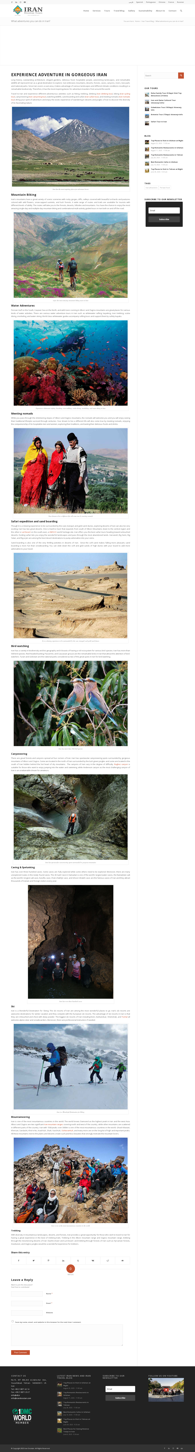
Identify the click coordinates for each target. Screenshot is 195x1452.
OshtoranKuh (67, 1130)
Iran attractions (151, 188)
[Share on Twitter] (33, 1260)
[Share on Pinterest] (48, 1260)
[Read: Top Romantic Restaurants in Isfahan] (147, 149)
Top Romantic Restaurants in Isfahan (167, 148)
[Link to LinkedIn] (16, 2)
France (171, 2)
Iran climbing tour (104, 93)
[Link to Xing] (29, 2)
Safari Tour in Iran (159, 122)
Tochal (124, 1017)
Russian (180, 2)
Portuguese (151, 2)
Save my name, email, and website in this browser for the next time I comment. (48, 1322)
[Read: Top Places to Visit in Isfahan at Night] (147, 142)
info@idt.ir (15, 1395)
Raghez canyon (121, 764)
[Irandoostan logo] (27, 10)
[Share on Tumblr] (78, 1260)
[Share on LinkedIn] (63, 1260)
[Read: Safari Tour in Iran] (147, 123)
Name (49, 1293)
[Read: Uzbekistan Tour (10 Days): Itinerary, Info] (147, 109)
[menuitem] (131, 2)
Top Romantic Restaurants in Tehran (167, 155)
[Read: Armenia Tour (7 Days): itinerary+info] (147, 116)
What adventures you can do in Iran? (30, 21)
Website (49, 1313)
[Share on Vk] (93, 1260)
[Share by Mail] (122, 1260)
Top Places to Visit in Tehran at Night (167, 169)
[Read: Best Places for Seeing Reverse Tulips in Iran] (59, 1430)
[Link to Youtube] (25, 2)
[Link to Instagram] (20, 2)
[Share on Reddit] (107, 1260)
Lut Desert (26, 532)
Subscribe (164, 219)
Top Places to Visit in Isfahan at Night (167, 140)
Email (49, 1303)
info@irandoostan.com (21, 1398)
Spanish (139, 2)
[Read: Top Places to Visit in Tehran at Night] (147, 170)
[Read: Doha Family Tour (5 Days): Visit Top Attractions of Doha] (147, 94)
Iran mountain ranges (53, 1124)
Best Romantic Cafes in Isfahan (164, 162)
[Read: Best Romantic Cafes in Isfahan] (147, 163)
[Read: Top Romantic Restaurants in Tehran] (147, 156)
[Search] (181, 10)
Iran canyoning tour (37, 96)
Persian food (165, 188)
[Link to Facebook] (12, 2)
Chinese (162, 2)
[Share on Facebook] (18, 1260)
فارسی (131, 2)
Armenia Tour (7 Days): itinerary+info (167, 114)
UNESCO (53, 532)
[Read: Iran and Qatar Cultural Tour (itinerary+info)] (147, 101)
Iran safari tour (91, 96)
